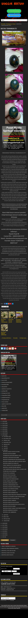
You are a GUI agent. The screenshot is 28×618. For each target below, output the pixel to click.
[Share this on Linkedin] (12, 303)
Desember (6, 436)
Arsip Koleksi (5, 540)
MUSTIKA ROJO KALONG (9, 475)
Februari (6, 518)
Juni (5, 448)
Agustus (6, 444)
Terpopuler (12, 540)
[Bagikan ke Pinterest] (8, 306)
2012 (3, 535)
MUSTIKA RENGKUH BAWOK (10, 510)
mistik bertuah (5, 388)
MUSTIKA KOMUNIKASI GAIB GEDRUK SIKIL (14, 459)
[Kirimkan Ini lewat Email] (2, 306)
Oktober (6, 440)
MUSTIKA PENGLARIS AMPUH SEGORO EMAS (14, 461)
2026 (3, 421)
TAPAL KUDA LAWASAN (9, 473)
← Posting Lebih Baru (6, 338)
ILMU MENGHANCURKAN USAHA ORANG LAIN (14, 469)
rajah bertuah (5, 403)
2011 (3, 537)
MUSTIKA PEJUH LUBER (9, 506)
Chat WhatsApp (15, 11)
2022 (3, 429)
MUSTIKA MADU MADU (7, 554)
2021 (3, 431)
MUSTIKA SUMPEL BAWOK (10, 477)
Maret (5, 516)
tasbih (3, 408)
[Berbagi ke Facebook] (6, 306)
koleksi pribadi (5, 382)
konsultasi (4, 384)
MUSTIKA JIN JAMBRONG (9, 512)
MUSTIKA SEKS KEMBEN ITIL (10, 492)
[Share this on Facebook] (5, 303)
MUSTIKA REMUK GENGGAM (3, 333)
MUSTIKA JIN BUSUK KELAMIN (11, 457)
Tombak (3, 410)
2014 (3, 531)
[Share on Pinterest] (10, 303)
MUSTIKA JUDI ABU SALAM (8, 550)
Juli (5, 446)
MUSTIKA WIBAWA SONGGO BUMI (11, 486)
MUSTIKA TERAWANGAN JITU (9, 28)
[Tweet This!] (7, 303)
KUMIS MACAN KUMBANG (9, 471)
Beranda (3, 24)
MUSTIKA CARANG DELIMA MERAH (12, 467)
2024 (3, 425)
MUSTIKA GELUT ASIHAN (9, 490)
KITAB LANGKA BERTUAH (9, 481)
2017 (3, 525)
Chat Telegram (14, 15)
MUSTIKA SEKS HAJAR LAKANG (11, 502)
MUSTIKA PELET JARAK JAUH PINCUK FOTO (14, 508)
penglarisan (4, 397)
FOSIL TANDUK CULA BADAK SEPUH (12, 465)
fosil (3, 375)
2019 (3, 435)
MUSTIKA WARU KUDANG (8, 552)
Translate (12, 600)
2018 (3, 523)
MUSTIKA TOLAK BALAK (11, 321)
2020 (3, 433)
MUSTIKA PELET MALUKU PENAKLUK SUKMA (14, 494)
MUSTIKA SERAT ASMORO (9, 500)
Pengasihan (4, 395)
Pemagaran (9, 24)
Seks (3, 406)
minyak (3, 386)
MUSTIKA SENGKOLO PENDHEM (19, 321)
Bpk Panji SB (17, 608)
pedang (3, 391)
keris (3, 380)
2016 (3, 527)
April (5, 514)
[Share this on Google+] (9, 303)
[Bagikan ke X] (5, 306)
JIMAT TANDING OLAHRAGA (9, 546)
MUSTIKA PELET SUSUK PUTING (11, 451)
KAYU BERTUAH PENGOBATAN (10, 479)
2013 (3, 533)
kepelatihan (4, 378)
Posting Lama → (23, 338)
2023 (3, 427)
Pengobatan (4, 399)
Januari (5, 520)
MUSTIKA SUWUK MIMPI (9, 453)
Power (14, 24)
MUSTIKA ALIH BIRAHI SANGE (10, 488)
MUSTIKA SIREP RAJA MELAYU (11, 463)
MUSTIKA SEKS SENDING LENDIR (10, 548)
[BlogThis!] (3, 306)
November (6, 438)
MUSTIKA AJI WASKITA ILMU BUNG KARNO (14, 496)
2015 (3, 529)
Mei (5, 450)
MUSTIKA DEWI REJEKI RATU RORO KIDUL (14, 504)
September (6, 442)
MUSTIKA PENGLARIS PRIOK (10, 482)
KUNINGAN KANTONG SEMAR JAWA (12, 455)
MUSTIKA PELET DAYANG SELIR (11, 498)
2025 (3, 423)
